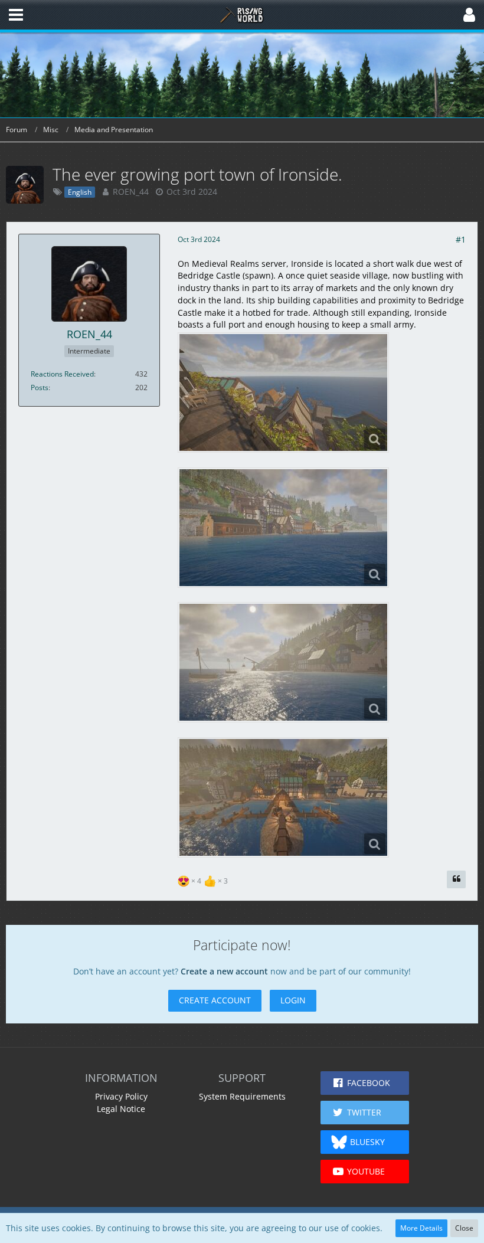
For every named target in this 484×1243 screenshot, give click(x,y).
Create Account (215, 1000)
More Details (421, 1228)
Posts (39, 387)
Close (464, 1228)
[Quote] (456, 879)
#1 (461, 239)
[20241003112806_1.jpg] (283, 662)
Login (293, 1000)
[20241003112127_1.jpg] (283, 527)
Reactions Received (62, 374)
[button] (16, 14)
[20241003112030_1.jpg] (283, 392)
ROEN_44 (131, 191)
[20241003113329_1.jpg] (283, 797)
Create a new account (224, 971)
